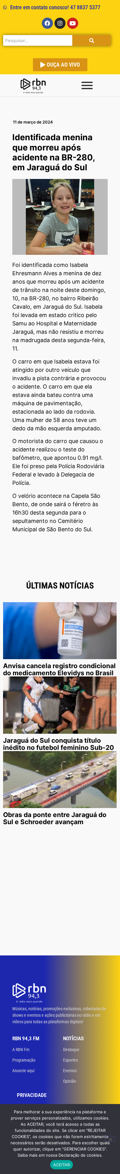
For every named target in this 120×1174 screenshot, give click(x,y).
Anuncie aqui (23, 1070)
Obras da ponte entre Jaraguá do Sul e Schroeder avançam (54, 818)
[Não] (110, 1138)
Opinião (69, 1081)
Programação (23, 1060)
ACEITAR (61, 1164)
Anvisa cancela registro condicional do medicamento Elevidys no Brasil (59, 669)
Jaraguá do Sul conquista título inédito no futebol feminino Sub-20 (58, 744)
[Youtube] (72, 23)
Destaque (71, 1049)
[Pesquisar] (91, 40)
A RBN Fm (21, 1049)
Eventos (70, 1070)
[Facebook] (47, 23)
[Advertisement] (60, 892)
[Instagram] (60, 23)
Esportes (70, 1060)
